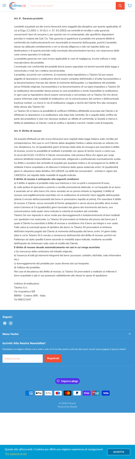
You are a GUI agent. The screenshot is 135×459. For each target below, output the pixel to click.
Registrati (53, 358)
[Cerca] (120, 6)
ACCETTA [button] (118, 452)
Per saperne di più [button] (16, 453)
